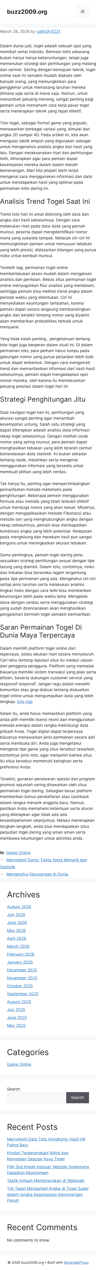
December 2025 (22, 970)
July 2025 (16, 1009)
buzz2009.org (27, 11)
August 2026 (19, 906)
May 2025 (16, 1025)
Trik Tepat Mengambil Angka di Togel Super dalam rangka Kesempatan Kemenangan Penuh (48, 1194)
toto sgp (24, 701)
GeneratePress (76, 1262)
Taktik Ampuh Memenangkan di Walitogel (45, 1180)
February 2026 (20, 954)
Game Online (18, 852)
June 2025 (17, 1017)
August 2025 (19, 1001)
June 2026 (17, 922)
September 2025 (22, 994)
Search (13, 1089)
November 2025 (22, 978)
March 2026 (18, 946)
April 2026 (16, 938)
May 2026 (16, 930)
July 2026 (16, 914)
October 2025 (20, 986)
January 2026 (20, 962)
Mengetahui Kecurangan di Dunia (37, 874)
